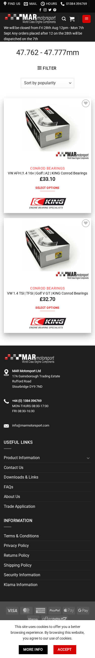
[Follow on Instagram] (45, 10)
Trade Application (19, 506)
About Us (12, 496)
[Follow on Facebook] (40, 10)
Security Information (22, 574)
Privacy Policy (16, 545)
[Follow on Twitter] (49, 10)
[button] (64, 19)
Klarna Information (20, 584)
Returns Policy (16, 555)
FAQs (8, 487)
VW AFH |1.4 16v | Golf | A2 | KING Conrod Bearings (47, 173)
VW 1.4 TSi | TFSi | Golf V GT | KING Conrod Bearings (47, 293)
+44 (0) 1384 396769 (27, 401)
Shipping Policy (18, 565)
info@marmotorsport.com (30, 425)
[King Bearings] (48, 203)
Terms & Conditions (21, 536)
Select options (47, 188)
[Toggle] (88, 458)
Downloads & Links (21, 477)
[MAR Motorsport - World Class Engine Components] (31, 19)
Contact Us (13, 467)
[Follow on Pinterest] (54, 10)
